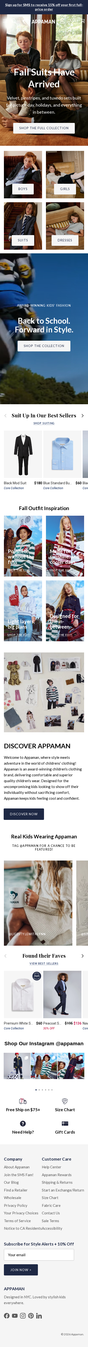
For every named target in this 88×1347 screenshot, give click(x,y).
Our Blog (11, 1182)
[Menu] (5, 21)
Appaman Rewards (57, 1175)
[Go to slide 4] (45, 1089)
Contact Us (51, 1213)
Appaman (77, 1334)
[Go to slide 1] (36, 1089)
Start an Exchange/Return (63, 1190)
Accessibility (52, 1228)
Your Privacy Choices (21, 1213)
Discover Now (24, 814)
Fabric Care (51, 1205)
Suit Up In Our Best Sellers (44, 415)
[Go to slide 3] (42, 1089)
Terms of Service (17, 1221)
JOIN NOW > (21, 1270)
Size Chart (50, 1197)
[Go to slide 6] (52, 1089)
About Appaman (17, 1167)
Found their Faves (44, 955)
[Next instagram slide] (79, 1066)
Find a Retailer (16, 1190)
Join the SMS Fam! (18, 1175)
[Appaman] (38, 21)
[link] (17, 1066)
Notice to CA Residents (23, 1228)
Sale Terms (50, 1221)
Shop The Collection (44, 346)
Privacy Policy (15, 1205)
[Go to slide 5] (48, 1089)
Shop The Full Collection (44, 128)
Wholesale (12, 1197)
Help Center (51, 1167)
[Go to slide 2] (39, 1089)
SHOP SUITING (44, 423)
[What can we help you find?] (16, 21)
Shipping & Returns (57, 1182)
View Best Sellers (44, 963)
